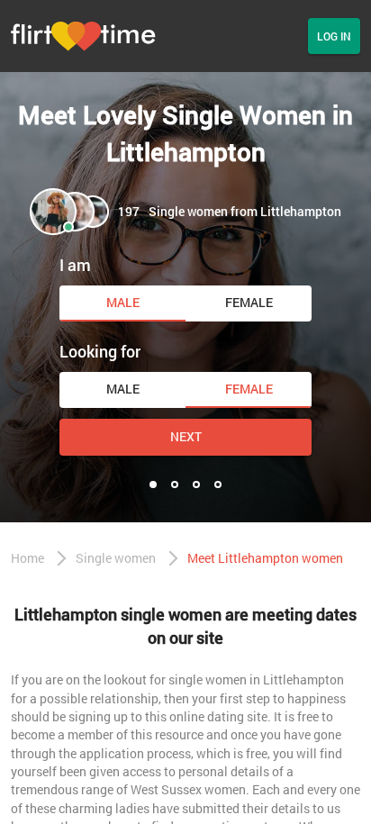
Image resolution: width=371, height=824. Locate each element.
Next (186, 436)
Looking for (99, 351)
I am (75, 265)
